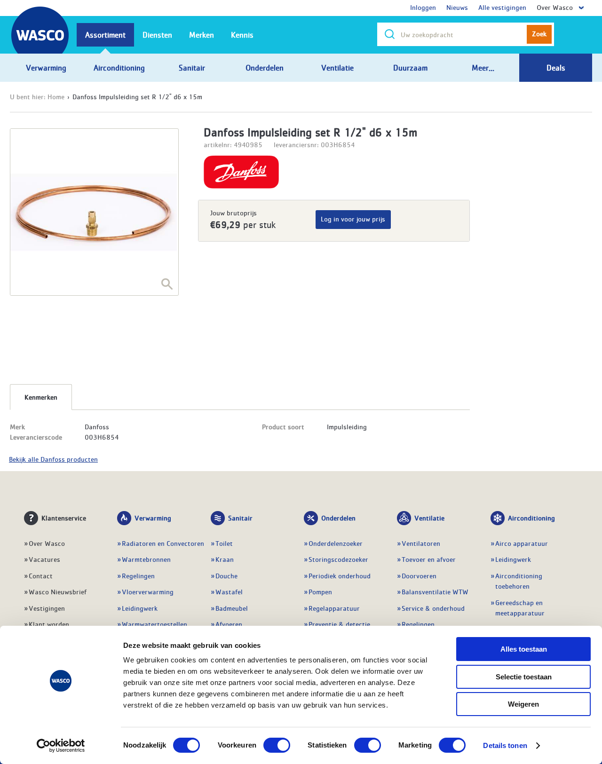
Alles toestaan (523, 649)
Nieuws (457, 7)
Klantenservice (63, 517)
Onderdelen (338, 517)
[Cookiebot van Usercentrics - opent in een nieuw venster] (61, 746)
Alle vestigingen (502, 7)
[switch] (276, 745)
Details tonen (505, 745)
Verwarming (153, 517)
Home (56, 96)
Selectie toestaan (524, 677)
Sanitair (240, 517)
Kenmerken (40, 397)
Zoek (539, 33)
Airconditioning (531, 517)
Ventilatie (429, 517)
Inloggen (423, 7)
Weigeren (523, 704)
